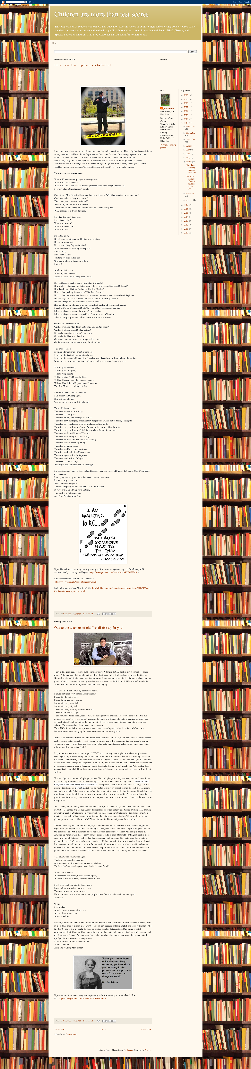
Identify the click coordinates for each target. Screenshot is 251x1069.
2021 (186, 111)
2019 (186, 119)
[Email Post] (98, 613)
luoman (130, 1050)
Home (55, 42)
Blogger (148, 1050)
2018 (186, 123)
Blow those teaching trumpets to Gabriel (82, 65)
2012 (186, 224)
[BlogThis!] (106, 613)
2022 (186, 107)
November (190, 132)
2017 (186, 205)
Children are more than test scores (101, 13)
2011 (186, 228)
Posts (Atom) (71, 1034)
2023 (186, 103)
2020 (186, 115)
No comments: (89, 613)
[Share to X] (108, 613)
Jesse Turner (168, 108)
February (190, 193)
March (189, 161)
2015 (186, 212)
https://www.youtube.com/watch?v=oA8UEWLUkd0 (113, 572)
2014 (186, 216)
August (189, 145)
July (188, 149)
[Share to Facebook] (111, 613)
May (188, 157)
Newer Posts (60, 1029)
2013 (186, 220)
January (189, 200)
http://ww (59, 581)
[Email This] (103, 613)
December (190, 126)
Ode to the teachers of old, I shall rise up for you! (88, 627)
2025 (186, 95)
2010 (186, 232)
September (190, 139)
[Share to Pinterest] (114, 613)
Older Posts (146, 1029)
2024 (186, 99)
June (188, 153)
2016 (186, 208)
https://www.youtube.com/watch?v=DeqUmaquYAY (83, 998)
